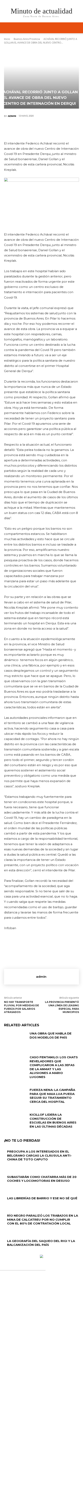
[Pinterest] (41, 129)
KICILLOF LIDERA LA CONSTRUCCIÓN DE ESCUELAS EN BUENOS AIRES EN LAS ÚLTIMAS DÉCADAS (53, 1120)
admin (12, 116)
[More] (65, 129)
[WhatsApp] (53, 129)
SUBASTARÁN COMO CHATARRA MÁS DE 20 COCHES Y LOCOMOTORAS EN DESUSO (42, 1179)
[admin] (20, 976)
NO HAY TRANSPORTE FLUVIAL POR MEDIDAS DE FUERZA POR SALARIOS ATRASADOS (21, 1007)
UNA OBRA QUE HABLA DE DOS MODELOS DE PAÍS (51, 1035)
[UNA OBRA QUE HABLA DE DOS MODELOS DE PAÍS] (15, 1039)
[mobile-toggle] (6, 27)
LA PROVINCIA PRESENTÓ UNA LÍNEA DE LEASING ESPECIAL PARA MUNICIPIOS (62, 1007)
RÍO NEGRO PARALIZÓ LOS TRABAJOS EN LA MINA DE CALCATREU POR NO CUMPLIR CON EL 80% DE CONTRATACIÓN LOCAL (42, 1219)
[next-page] (7, 1252)
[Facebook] (17, 129)
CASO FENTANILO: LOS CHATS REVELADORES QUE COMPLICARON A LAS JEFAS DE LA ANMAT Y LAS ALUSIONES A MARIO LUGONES (54, 1067)
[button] (77, 27)
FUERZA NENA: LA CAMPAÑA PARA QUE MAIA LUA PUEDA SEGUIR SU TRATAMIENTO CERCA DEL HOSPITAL (52, 1096)
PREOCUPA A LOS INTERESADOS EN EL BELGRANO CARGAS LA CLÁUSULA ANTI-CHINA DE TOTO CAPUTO (39, 1155)
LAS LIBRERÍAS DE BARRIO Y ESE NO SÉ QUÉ (42, 1198)
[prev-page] (5, 1252)
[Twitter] (29, 129)
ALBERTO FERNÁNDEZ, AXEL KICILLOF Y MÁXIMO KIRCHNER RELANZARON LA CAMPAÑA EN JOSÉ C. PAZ (41, 1374)
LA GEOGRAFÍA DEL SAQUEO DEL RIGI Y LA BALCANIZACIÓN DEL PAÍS (41, 1243)
